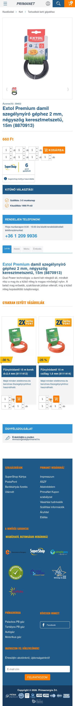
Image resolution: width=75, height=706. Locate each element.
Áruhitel (44, 512)
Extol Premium (16, 264)
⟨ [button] (7, 89)
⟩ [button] (68, 89)
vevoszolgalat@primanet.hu (26, 439)
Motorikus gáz (13, 637)
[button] (11, 148)
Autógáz (10, 632)
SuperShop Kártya (15, 476)
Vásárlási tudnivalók (51, 502)
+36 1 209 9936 (21, 235)
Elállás (44, 517)
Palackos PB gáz (14, 621)
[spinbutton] (6, 150)
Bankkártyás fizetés (16, 486)
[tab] (7, 249)
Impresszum (47, 476)
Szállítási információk (52, 507)
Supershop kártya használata (21, 178)
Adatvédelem (47, 486)
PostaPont (11, 481)
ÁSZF (43, 481)
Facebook (51, 624)
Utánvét (9, 492)
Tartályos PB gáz (15, 626)
